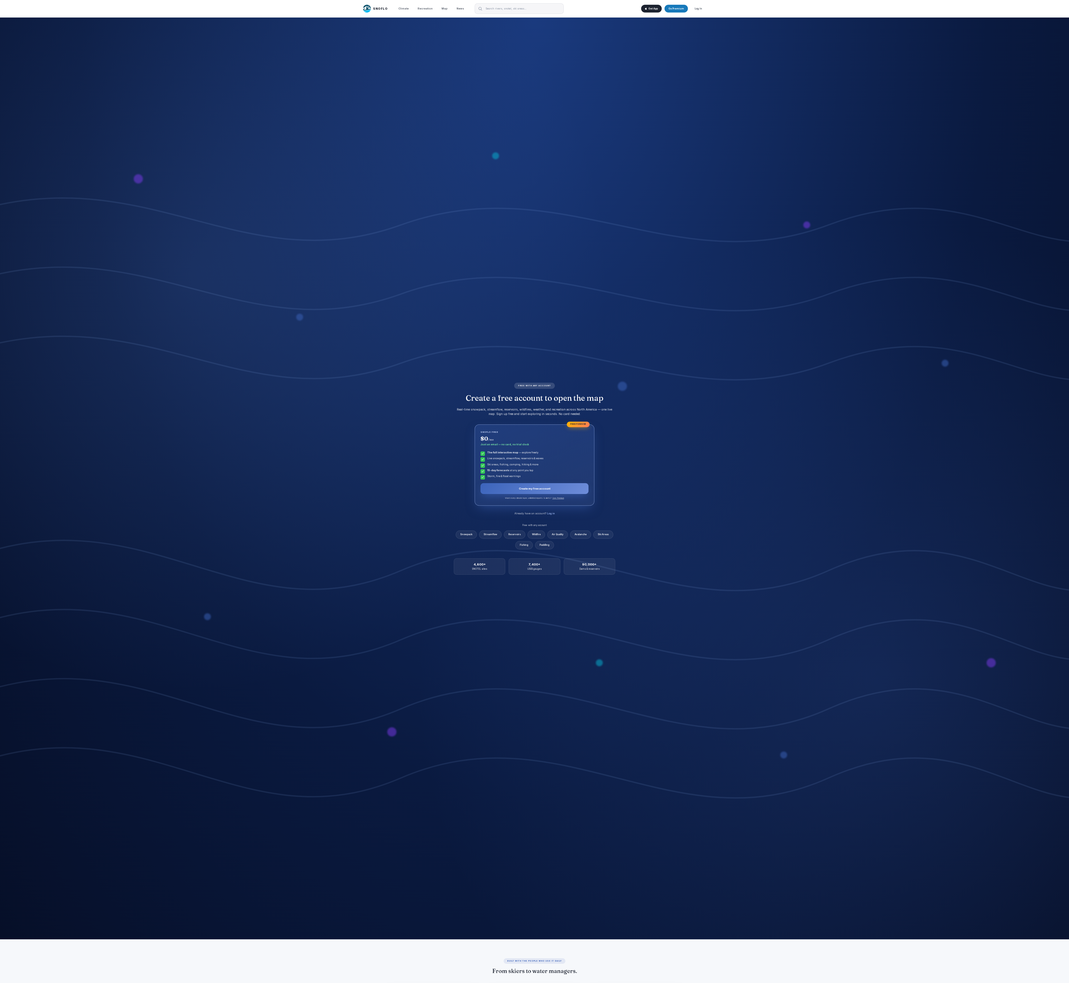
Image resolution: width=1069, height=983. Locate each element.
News (460, 8)
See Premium (558, 498)
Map (445, 8)
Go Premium (676, 8)
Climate (403, 8)
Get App (653, 8)
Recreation (425, 8)
